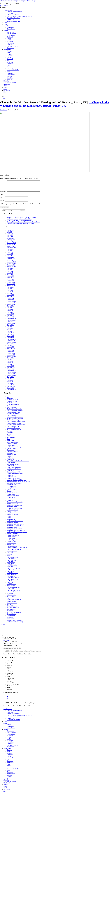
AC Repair (10, 37)
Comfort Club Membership (14, 11)
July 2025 (9, 251)
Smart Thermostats (12, 603)
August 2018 (10, 377)
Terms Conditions (18, 654)
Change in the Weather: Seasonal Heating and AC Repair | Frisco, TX (54, 104)
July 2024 (9, 269)
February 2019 (11, 367)
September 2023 (11, 285)
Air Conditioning (11, 33)
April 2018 (10, 383)
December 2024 (11, 262)
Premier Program (11, 82)
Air (8, 406)
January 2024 (10, 279)
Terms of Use (27, 654)
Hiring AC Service (12, 546)
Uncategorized (11, 615)
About (5, 24)
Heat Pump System (12, 514)
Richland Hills (11, 74)
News (8, 598)
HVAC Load (10, 571)
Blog (5, 92)
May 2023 (10, 292)
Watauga (9, 79)
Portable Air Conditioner (14, 599)
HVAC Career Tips (12, 557)
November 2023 (11, 282)
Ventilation (10, 617)
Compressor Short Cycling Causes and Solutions (20, 223)
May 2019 (10, 362)
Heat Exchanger (11, 511)
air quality (10, 434)
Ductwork (10, 475)
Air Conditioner (11, 407)
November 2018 (11, 372)
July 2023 (9, 288)
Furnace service (11, 497)
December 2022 (11, 299)
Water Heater (10, 618)
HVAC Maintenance (12, 573)
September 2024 (11, 266)
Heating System (11, 543)
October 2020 (11, 340)
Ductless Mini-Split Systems (15, 473)
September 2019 (11, 356)
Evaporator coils (11, 486)
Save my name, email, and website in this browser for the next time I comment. (24, 204)
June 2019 (10, 361)
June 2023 (10, 290)
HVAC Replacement (12, 579)
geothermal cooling (12, 503)
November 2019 (11, 353)
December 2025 (11, 243)
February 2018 (11, 386)
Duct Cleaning (11, 462)
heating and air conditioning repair (16, 530)
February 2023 (11, 296)
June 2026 (10, 233)
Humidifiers (10, 43)
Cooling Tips (10, 458)
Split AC (9, 604)
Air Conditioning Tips (13, 426)
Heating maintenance (13, 535)
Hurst (8, 65)
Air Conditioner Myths (13, 412)
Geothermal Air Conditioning (15, 502)
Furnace (9, 491)
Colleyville (10, 55)
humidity (9, 554)
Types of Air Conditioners (14, 612)
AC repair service (12, 401)
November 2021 (11, 320)
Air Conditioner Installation (14, 409)
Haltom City (10, 63)
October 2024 (11, 265)
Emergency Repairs (12, 46)
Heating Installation (12, 533)
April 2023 (10, 293)
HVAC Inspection (12, 565)
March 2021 (10, 332)
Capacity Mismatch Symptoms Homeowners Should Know (23, 222)
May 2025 (10, 254)
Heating (9, 38)
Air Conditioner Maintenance (15, 410)
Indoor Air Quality (12, 41)
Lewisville (10, 68)
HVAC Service (11, 581)
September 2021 (11, 323)
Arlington (9, 51)
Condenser (10, 453)
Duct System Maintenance (14, 467)
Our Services (10, 32)
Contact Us (7, 90)
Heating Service (11, 541)
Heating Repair (11, 538)
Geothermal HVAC (12, 510)
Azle (8, 52)
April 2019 (10, 364)
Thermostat (10, 610)
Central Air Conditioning (14, 447)
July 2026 (9, 232)
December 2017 (11, 389)
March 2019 (10, 366)
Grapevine (10, 62)
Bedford (9, 54)
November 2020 (11, 339)
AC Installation (11, 35)
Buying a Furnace (12, 443)
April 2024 (10, 274)
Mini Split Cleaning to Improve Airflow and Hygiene (21, 217)
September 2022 (11, 304)
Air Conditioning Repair (13, 420)
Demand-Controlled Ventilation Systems (18, 461)
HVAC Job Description (13, 568)
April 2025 (10, 255)
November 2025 (11, 244)
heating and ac (11, 519)
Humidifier (10, 552)
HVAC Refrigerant (12, 574)
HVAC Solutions (11, 584)
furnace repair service (13, 495)
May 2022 (10, 310)
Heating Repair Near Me (14, 540)
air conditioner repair (12, 413)
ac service (9, 402)
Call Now (2, 624)
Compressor (10, 450)
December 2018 (11, 370)
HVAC (9, 40)
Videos (5, 89)
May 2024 (10, 273)
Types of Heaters (11, 614)
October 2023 (11, 284)
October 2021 (11, 321)
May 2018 (10, 381)
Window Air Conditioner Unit (15, 620)
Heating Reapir (11, 536)
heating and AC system (13, 527)
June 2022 (10, 309)
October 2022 (11, 303)
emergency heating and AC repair (16, 480)
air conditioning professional (15, 418)
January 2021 (10, 336)
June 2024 (10, 271)
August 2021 (10, 325)
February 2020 (11, 348)
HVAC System (11, 585)
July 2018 (9, 378)
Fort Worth (10, 59)
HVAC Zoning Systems (13, 590)
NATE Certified (11, 596)
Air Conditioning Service (14, 423)
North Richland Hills (13, 70)
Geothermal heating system (14, 508)
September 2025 (11, 247)
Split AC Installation (12, 606)
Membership (7, 84)
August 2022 (10, 306)
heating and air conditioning (14, 528)
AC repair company (12, 399)
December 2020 (11, 337)
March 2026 (10, 238)
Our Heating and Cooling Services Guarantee (19, 16)
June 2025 (10, 252)
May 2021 (10, 329)
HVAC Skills (10, 582)
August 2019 (10, 358)
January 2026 (10, 241)
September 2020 (11, 342)
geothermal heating (12, 506)
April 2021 (10, 331)
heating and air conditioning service (17, 532)
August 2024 (10, 268)
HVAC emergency (12, 560)
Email (2, 197)
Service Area (7, 49)
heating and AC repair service (15, 525)
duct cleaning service (13, 464)
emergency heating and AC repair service (18, 481)
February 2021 (11, 334)
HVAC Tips (10, 588)
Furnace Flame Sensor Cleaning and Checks (19, 220)
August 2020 (10, 344)
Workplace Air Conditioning (15, 621)
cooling (9, 456)
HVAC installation (12, 566)
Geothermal (10, 44)
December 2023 (11, 280)
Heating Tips (10, 544)
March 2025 (10, 257)
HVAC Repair (11, 576)
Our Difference (8, 10)
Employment (10, 27)
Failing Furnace (11, 488)
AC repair (10, 398)
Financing (6, 81)
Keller (8, 67)
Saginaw (9, 76)
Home (5, 22)
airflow (9, 435)
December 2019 (11, 351)
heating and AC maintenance (15, 521)
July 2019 (9, 359)
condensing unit (11, 454)
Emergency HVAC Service (14, 483)
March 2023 (10, 295)
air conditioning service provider (16, 424)
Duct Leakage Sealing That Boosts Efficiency (19, 219)
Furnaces (9, 499)
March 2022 (10, 314)
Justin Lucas (3, 110)
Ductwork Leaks (11, 476)
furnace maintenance (12, 492)
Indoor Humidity (11, 595)
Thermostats (10, 48)
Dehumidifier (10, 459)
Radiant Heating (11, 601)
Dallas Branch (11, 29)
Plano (8, 71)
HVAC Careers (11, 558)
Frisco (8, 60)
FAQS (5, 87)
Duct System (10, 465)
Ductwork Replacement (13, 478)
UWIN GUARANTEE (13, 21)
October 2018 (11, 373)
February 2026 (11, 239)
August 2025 (10, 249)
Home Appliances (12, 551)
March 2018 (10, 385)
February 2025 (11, 258)
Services (6, 30)
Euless (9, 57)
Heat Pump (10, 513)
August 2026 (10, 230)
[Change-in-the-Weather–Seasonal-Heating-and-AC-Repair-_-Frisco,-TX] (45, 171)
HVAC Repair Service (13, 577)
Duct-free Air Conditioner (14, 469)
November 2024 (11, 263)
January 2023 (10, 298)
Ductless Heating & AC (13, 472)
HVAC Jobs (10, 569)
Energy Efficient (11, 484)
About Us (9, 26)
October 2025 (11, 246)
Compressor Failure (12, 451)
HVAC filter (10, 563)
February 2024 (11, 277)
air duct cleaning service (13, 428)
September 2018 (11, 375)
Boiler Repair (10, 440)
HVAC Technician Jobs (13, 587)
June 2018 (10, 380)
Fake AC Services (12, 489)
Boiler (8, 439)
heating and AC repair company (16, 524)
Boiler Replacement (12, 442)
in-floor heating (11, 592)
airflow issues (11, 437)
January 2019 (10, 369)
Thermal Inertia (11, 609)
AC (8, 396)
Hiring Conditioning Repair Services (17, 547)
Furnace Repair (11, 494)
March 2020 (10, 347)
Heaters (9, 516)
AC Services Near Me (13, 404)
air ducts (9, 431)
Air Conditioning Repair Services (16, 421)
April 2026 (10, 236)
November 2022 (11, 301)
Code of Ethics (11, 19)
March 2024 (10, 276)
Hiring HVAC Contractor (14, 549)
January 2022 (10, 317)
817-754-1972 (4, 5)
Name (2, 194)
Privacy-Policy (8, 654)
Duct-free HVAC (12, 470)
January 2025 (10, 260)
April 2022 (10, 312)
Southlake (10, 78)
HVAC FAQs (11, 562)
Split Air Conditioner (13, 607)
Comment (3, 191)
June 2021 (10, 328)
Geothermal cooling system (14, 505)
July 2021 (9, 326)
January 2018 (10, 388)
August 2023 (10, 287)
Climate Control (11, 448)
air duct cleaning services (14, 429)
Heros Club (10, 13)
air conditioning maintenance (15, 417)
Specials (6, 85)
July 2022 (9, 307)
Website (2, 200)
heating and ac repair (12, 522)
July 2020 (9, 345)
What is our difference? (13, 15)
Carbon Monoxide (12, 445)
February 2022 (11, 315)
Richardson (10, 73)
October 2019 (11, 355)
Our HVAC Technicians (13, 18)
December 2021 (11, 318)
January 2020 (10, 350)
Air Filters (10, 432)
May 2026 (10, 235)
